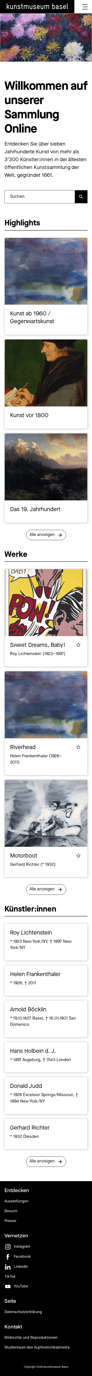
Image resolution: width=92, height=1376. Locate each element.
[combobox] (40, 196)
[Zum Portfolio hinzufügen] (78, 645)
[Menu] (85, 6)
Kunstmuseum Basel (56, 1367)
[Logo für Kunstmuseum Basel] (37, 6)
